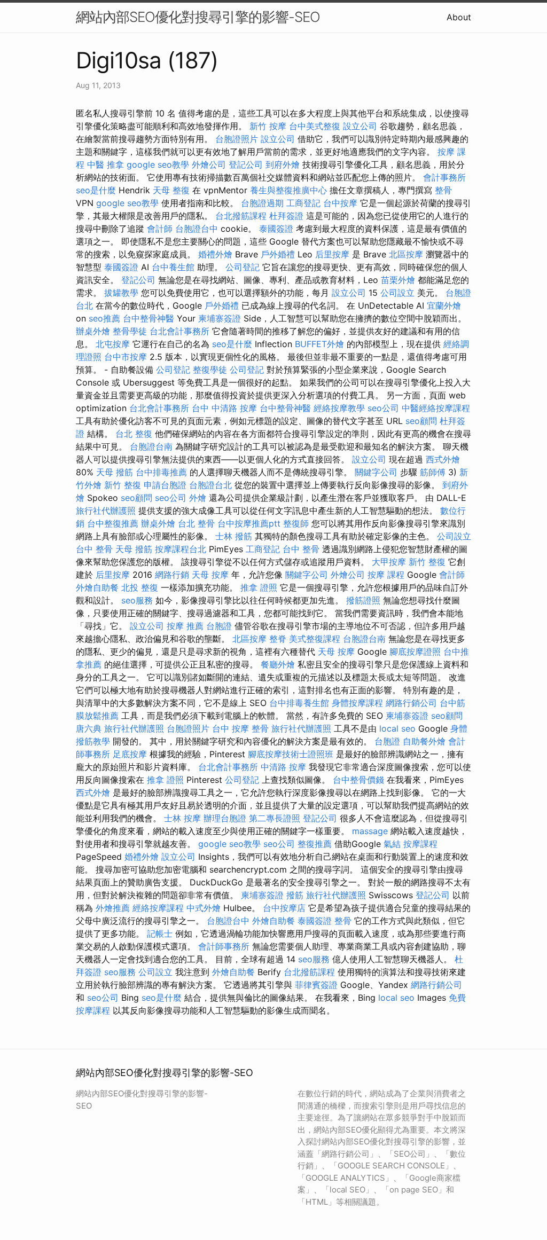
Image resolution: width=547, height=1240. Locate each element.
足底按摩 (130, 754)
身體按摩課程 (357, 702)
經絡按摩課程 (158, 907)
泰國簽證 (276, 228)
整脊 (277, 638)
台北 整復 (133, 433)
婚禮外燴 (215, 254)
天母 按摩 (210, 574)
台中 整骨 (94, 549)
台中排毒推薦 (161, 472)
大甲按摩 (389, 561)
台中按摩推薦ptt (248, 523)
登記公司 (246, 164)
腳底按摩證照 (415, 651)
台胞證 (219, 626)
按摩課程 (420, 843)
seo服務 (137, 600)
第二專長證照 (274, 818)
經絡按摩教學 (339, 408)
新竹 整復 (122, 485)
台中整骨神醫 (148, 318)
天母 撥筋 (114, 472)
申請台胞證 (165, 485)
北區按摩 (406, 254)
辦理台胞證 (225, 818)
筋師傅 (433, 472)
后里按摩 (332, 254)
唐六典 (88, 728)
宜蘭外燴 (444, 305)
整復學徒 (210, 369)
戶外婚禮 (278, 254)
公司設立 (397, 292)
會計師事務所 (223, 946)
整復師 (296, 523)
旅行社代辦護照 (106, 510)
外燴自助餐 (97, 587)
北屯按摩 (113, 344)
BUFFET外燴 (319, 344)
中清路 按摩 (283, 767)
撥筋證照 (363, 600)
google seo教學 (158, 164)
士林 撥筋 (233, 536)
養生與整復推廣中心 (288, 190)
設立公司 (360, 126)
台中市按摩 (125, 356)
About (459, 17)
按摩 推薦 (185, 626)
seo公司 (383, 408)
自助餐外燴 (424, 741)
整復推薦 (315, 843)
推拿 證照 (258, 587)
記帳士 (160, 933)
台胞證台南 (151, 446)
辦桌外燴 (93, 331)
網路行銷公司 (411, 702)
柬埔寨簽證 (219, 318)
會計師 (160, 228)
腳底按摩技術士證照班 (290, 754)
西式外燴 (443, 459)
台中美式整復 (314, 126)
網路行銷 (172, 574)
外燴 (197, 497)
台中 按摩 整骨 (240, 728)
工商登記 (303, 203)
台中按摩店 (284, 907)
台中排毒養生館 (299, 702)
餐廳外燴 (278, 664)
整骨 (443, 190)
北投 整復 (139, 587)
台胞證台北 (210, 485)
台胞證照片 (236, 139)
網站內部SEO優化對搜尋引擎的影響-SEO (198, 17)
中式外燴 (203, 907)
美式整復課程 (314, 638)
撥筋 (294, 895)
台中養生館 (173, 267)
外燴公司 (209, 164)
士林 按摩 (182, 818)
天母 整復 (171, 190)
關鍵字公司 (376, 472)
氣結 (392, 843)
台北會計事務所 (179, 331)
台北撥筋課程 (241, 215)
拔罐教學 (121, 292)
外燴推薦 (113, 907)
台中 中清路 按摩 (224, 408)
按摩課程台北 (180, 549)
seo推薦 (104, 318)
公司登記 (242, 267)
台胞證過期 (262, 203)
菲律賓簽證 (316, 984)
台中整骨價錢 (358, 779)
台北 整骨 (196, 523)
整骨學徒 (130, 331)
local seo (397, 728)
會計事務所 (444, 177)
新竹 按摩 (267, 126)
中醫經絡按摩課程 (436, 408)
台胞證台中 (196, 228)
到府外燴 (282, 164)
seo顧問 (421, 420)
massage (370, 831)
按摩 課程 (386, 574)
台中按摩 (340, 203)
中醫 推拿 (105, 164)
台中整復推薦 (112, 523)
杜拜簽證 (286, 215)
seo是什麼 (96, 190)
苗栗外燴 (398, 279)
